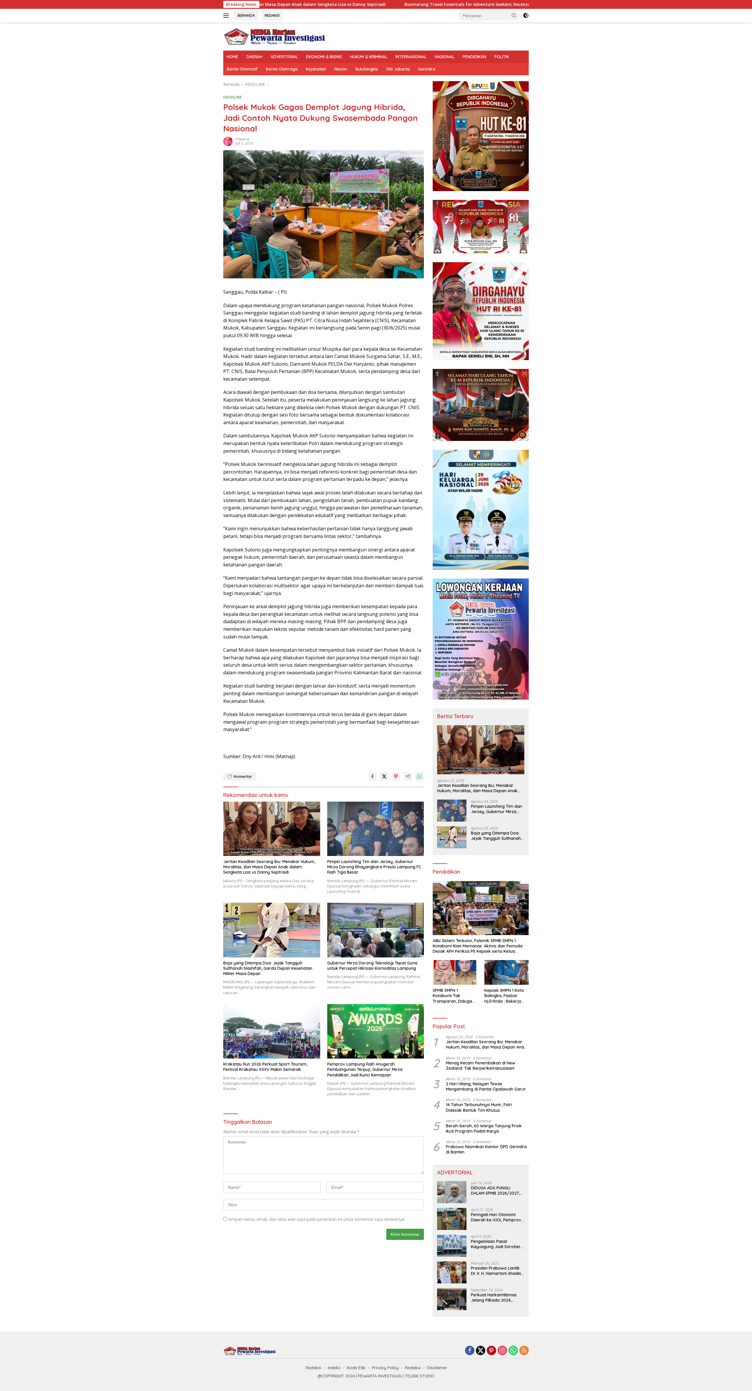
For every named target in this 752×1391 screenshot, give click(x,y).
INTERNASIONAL (411, 56)
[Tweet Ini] (384, 776)
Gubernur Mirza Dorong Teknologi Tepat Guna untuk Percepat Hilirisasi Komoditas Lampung (372, 965)
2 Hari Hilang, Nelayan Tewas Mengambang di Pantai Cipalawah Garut (486, 1086)
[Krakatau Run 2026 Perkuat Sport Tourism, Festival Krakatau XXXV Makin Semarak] (271, 1031)
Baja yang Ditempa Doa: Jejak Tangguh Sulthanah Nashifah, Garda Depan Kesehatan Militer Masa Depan (267, 968)
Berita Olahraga (282, 69)
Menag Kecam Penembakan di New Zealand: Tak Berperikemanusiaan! (480, 1065)
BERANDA (246, 15)
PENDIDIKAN (474, 56)
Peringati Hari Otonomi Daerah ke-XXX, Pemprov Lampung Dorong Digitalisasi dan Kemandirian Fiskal (496, 1217)
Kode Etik (356, 1367)
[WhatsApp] (513, 1351)
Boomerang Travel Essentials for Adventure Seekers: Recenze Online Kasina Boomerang (388, 4)
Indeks (334, 1367)
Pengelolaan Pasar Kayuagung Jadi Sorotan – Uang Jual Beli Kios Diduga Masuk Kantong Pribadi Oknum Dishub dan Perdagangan (497, 1244)
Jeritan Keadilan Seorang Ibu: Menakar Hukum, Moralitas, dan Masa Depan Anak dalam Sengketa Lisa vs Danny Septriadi (269, 867)
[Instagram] (502, 1351)
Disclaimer (437, 1367)
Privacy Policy (385, 1367)
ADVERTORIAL (284, 56)
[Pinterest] (491, 1351)
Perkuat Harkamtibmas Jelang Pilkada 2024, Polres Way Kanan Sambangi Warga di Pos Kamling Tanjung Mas (494, 1297)
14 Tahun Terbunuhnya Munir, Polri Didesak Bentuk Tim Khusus (479, 1107)
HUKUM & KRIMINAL (368, 56)
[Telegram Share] (407, 776)
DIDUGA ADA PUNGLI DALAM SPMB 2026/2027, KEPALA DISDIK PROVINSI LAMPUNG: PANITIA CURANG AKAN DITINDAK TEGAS (497, 1190)
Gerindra (426, 69)
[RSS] (524, 1351)
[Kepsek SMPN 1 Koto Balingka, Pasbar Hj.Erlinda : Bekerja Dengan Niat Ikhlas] (506, 972)
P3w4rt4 (242, 139)
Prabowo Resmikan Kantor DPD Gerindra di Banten (486, 1149)
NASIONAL (444, 56)
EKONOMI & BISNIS (324, 56)
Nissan (340, 69)
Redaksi (313, 1367)
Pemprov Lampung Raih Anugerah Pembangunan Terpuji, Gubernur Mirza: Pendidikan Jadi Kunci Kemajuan (365, 1069)
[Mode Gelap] (526, 16)
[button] (514, 15)
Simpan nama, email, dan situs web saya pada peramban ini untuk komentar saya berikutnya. (316, 1219)
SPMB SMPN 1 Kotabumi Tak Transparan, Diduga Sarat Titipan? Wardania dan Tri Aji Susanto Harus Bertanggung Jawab (453, 996)
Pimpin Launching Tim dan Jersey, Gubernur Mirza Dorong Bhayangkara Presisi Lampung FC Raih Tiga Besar (374, 867)
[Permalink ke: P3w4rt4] (228, 141)
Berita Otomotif (242, 69)
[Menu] (227, 16)
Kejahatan (316, 69)
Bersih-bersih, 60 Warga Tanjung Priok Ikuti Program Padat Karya (484, 1128)
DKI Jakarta (398, 69)
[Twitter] (480, 1351)
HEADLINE (232, 97)
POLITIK (501, 56)
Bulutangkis (366, 69)
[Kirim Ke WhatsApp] (419, 776)
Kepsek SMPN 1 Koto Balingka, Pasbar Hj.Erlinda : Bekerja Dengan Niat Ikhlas (504, 996)
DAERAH (254, 56)
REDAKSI (272, 15)
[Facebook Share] (372, 776)
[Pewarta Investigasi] (274, 36)
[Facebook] (469, 1351)
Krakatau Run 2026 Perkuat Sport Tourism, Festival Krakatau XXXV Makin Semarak (265, 1066)
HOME (232, 56)
